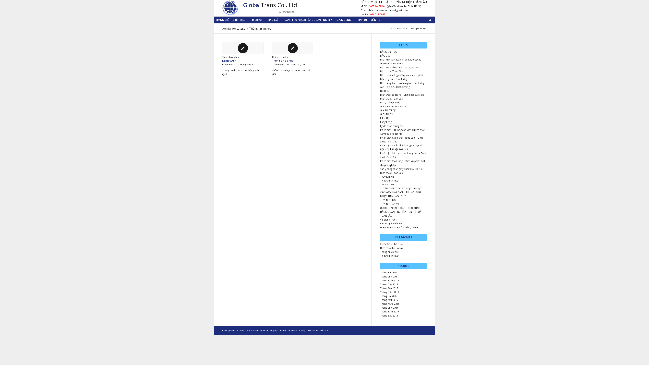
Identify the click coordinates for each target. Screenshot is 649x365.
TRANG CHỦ (222, 19)
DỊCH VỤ (257, 19)
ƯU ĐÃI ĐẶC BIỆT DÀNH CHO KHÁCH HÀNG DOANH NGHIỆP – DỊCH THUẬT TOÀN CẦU (401, 211)
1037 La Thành (377, 6)
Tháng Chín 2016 (389, 307)
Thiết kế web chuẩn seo (317, 330)
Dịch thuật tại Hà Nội (391, 248)
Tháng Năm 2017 (389, 292)
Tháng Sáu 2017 (389, 288)
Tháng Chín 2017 (389, 276)
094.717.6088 (377, 14)
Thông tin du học (230, 57)
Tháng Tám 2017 (389, 280)
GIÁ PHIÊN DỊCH (389, 110)
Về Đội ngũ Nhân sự (391, 223)
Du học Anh (229, 61)
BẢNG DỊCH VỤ (388, 51)
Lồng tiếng (386, 122)
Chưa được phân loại (391, 244)
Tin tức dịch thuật (389, 180)
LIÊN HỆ (375, 19)
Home (405, 28)
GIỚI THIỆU (239, 19)
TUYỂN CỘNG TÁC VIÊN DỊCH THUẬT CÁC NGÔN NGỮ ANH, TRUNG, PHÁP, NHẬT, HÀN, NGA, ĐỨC (401, 192)
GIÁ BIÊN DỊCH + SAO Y (393, 106)
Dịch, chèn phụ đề (390, 102)
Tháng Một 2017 (389, 299)
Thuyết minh (387, 176)
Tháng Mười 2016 (390, 303)
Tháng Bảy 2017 (389, 284)
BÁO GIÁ (273, 19)
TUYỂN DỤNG (343, 19)
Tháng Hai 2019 (388, 272)
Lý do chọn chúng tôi (391, 126)
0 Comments (228, 64)
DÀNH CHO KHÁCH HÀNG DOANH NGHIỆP (308, 19)
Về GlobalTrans (388, 219)
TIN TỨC (362, 19)
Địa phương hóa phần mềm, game (399, 227)
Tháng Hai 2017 (388, 296)
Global (252, 5)
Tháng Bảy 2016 (389, 315)
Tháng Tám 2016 (389, 311)
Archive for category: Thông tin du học (246, 28)
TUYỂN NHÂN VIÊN (390, 203)
